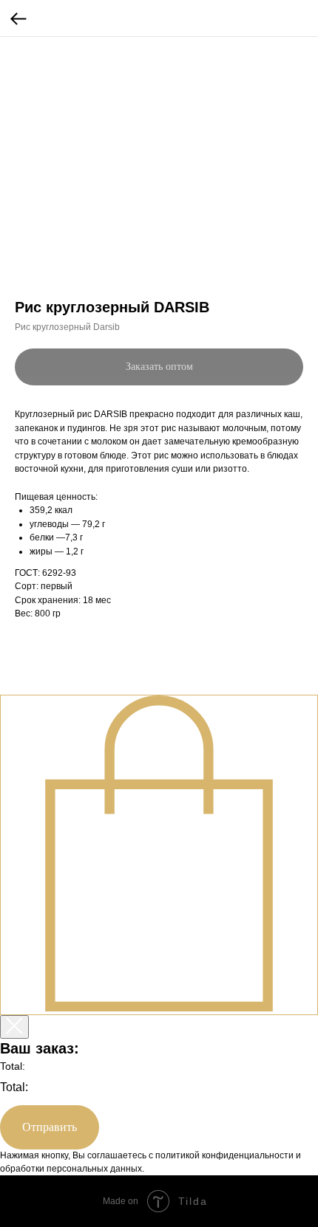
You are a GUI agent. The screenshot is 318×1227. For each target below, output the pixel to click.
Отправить (49, 1127)
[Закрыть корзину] (14, 1027)
